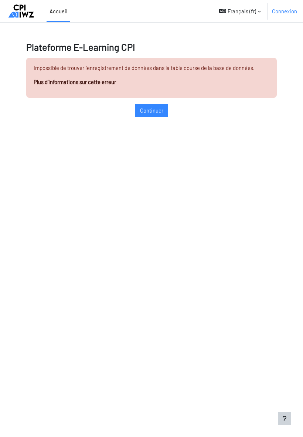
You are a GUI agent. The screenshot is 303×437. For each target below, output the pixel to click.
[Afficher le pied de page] (284, 418)
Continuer (151, 110)
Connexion (284, 11)
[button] (240, 11)
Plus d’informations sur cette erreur (75, 82)
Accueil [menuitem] (58, 11)
